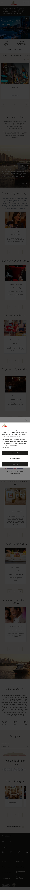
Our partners (5, 447)
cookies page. (13, 445)
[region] (15, 445)
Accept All (15, 453)
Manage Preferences (15, 458)
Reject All (15, 464)
